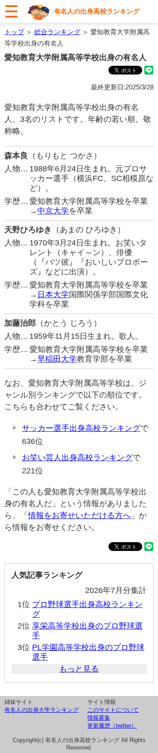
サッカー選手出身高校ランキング (81, 428)
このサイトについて (113, 710)
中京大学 (53, 210)
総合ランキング (57, 32)
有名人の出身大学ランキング (41, 710)
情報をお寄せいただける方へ (79, 515)
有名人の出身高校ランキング (97, 11)
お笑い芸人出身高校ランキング (77, 457)
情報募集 (98, 717)
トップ (14, 32)
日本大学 (53, 294)
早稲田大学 (57, 359)
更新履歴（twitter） (112, 725)
